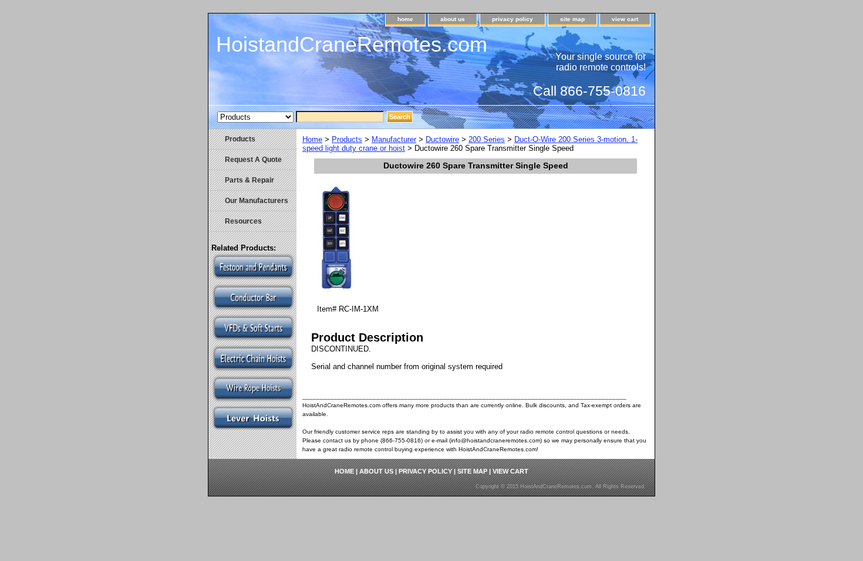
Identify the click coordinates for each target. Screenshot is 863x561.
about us (452, 19)
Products (347, 139)
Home (312, 139)
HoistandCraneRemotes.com (351, 44)
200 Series (486, 139)
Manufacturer (394, 139)
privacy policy (512, 19)
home (405, 19)
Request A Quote (253, 160)
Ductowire (442, 139)
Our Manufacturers (256, 201)
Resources (243, 221)
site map (572, 19)
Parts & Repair (249, 180)
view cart (625, 19)
